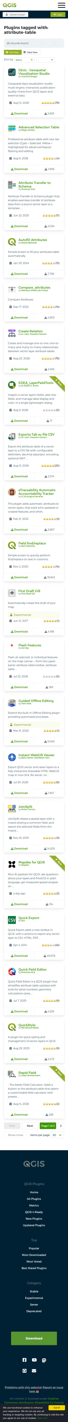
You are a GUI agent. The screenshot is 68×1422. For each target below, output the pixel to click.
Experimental (34, 1297)
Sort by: (9, 59)
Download (34, 1338)
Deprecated (34, 1311)
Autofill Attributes (32, 240)
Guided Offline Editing (35, 701)
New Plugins (34, 1218)
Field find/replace (32, 543)
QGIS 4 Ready (34, 1212)
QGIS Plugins (34, 1184)
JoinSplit (25, 806)
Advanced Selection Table (38, 127)
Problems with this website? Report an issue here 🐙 (34, 1389)
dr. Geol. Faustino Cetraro (34, 334)
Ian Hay (25, 648)
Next (30, 1125)
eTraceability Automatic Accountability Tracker (37, 491)
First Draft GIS (29, 591)
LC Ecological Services (32, 496)
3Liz (23, 920)
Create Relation (30, 331)
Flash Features (29, 645)
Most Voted (34, 1261)
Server (34, 1304)
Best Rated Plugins (34, 1268)
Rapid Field (27, 1072)
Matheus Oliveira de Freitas (34, 290)
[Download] (34, 1333)
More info (42, 1418)
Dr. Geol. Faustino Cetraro (34, 437)
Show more (15, 1135)
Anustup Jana (28, 189)
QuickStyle (26, 1025)
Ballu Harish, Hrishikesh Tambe (36, 758)
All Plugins (34, 1198)
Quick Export (28, 918)
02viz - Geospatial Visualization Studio (34, 72)
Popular (34, 1248)
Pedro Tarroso (28, 809)
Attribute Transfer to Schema (34, 184)
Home (34, 1192)
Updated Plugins (34, 1225)
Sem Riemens (28, 546)
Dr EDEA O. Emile (30, 385)
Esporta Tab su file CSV (36, 434)
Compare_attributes (34, 287)
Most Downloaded (34, 1254)
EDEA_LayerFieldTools (35, 383)
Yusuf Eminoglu (29, 76)
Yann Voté (26, 703)
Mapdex (25, 865)
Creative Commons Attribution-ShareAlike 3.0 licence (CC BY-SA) (34, 1402)
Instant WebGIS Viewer (36, 755)
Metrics (34, 1205)
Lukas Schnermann (30, 1075)
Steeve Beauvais (29, 242)
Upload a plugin (17, 14)
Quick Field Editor (32, 969)
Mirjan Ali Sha (28, 130)
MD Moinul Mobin (30, 1028)
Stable (34, 1291)
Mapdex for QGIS (31, 862)
